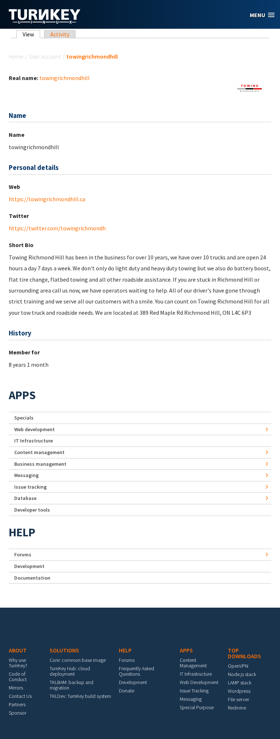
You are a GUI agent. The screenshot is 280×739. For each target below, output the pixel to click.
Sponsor (17, 713)
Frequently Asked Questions (136, 671)
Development (29, 566)
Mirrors (16, 687)
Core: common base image (78, 660)
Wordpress (239, 691)
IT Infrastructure (33, 440)
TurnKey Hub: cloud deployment (70, 671)
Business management (40, 464)
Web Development (199, 682)
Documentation (32, 578)
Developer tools (32, 509)
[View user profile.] (249, 87)
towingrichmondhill (64, 78)
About (18, 650)
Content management (39, 452)
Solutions (64, 650)
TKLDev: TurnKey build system (80, 696)
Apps (22, 395)
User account (45, 56)
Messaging (26, 475)
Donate (126, 690)
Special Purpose (197, 707)
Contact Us (20, 696)
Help (22, 532)
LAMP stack (239, 682)
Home (16, 56)
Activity (59, 34)
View (31, 34)
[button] (262, 15)
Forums (22, 554)
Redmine (237, 707)
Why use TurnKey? (18, 663)
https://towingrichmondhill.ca (47, 199)
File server (238, 699)
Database (25, 498)
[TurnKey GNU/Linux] (45, 21)
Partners (17, 704)
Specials (24, 417)
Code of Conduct (18, 677)
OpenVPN (238, 666)
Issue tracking (30, 487)
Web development (34, 429)
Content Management (193, 663)
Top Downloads (244, 653)
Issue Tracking (194, 690)
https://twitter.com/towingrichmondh (57, 228)
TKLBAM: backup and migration (71, 685)
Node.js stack (242, 674)
